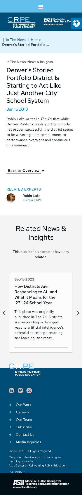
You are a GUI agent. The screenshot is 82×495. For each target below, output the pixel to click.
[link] (76, 23)
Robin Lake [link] (31, 195)
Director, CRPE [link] (32, 200)
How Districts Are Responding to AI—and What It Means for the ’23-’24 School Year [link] (35, 294)
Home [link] (36, 39)
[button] (41, 6)
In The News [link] (16, 39)
